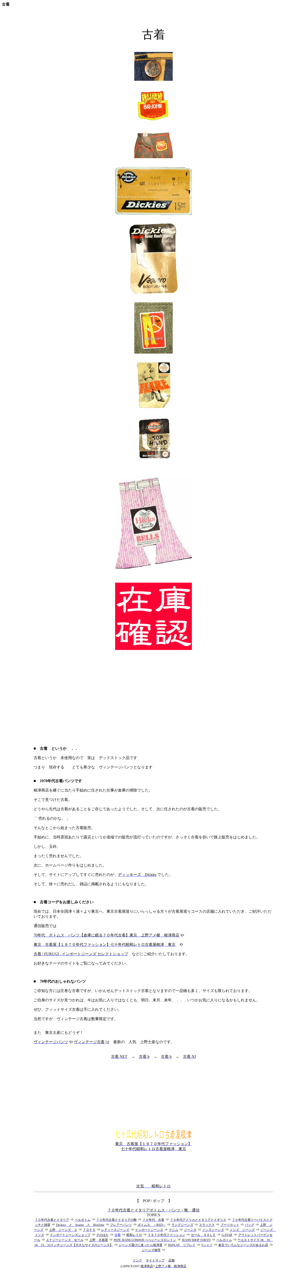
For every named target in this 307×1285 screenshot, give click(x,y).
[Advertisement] (153, 698)
